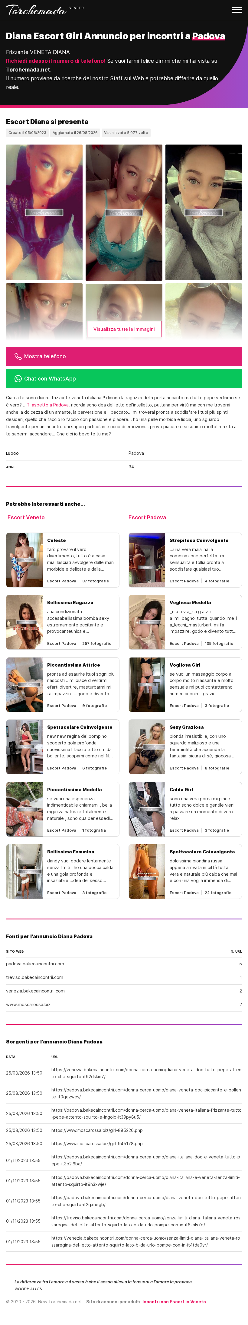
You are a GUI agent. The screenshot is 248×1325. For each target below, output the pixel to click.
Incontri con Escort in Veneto (174, 1301)
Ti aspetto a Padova (48, 405)
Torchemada (36, 10)
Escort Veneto (26, 517)
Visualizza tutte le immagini (124, 329)
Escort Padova (147, 517)
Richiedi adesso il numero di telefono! (56, 61)
